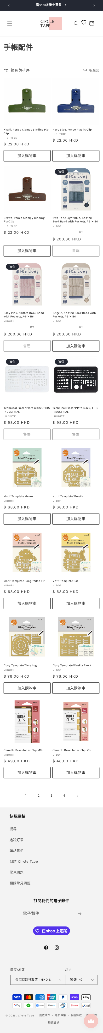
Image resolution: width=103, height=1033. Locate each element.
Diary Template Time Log (20, 665)
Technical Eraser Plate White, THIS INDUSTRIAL (27, 409)
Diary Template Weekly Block (71, 665)
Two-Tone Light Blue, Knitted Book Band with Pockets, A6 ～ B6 (75, 219)
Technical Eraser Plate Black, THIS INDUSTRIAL (75, 409)
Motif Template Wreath (67, 496)
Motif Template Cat (65, 581)
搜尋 (13, 829)
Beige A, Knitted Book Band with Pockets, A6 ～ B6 (74, 314)
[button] (9, 23)
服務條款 (76, 1015)
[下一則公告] (94, 5)
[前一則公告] (9, 5)
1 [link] (26, 795)
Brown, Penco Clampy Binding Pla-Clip (24, 219)
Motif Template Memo (18, 496)
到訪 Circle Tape (24, 861)
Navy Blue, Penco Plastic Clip (72, 129)
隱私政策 (60, 1015)
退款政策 (45, 1015)
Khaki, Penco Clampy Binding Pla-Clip (26, 131)
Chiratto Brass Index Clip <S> (71, 750)
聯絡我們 (16, 851)
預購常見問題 (20, 883)
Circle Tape (26, 1015)
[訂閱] (79, 913)
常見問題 (16, 872)
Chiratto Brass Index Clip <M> (23, 750)
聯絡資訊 (53, 1022)
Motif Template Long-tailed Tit (24, 581)
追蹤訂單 (16, 840)
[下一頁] (77, 795)
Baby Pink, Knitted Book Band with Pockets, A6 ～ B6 (24, 314)
